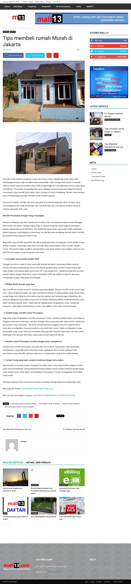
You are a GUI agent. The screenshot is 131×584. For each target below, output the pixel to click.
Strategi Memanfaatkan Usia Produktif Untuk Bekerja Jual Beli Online (43, 490)
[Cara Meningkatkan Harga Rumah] (43, 505)
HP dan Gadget (110, 150)
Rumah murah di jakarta (71, 404)
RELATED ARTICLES (13, 462)
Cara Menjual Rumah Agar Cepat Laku (37, 389)
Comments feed (98, 176)
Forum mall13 (118, 582)
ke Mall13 (107, 582)
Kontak (48, 2)
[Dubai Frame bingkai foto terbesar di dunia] (15, 477)
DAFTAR (43, 395)
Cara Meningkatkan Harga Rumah (43, 517)
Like (124, 40)
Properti (6, 32)
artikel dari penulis (38, 462)
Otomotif (46, 6)
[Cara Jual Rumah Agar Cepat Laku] (72, 505)
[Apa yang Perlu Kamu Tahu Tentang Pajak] (72, 477)
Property (32, 6)
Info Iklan (18, 6)
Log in (93, 168)
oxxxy (23, 441)
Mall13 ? (90, 6)
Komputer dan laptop (112, 120)
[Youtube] (126, 1)
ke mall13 (56, 2)
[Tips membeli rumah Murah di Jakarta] (96, 133)
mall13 (35, 395)
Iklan (37, 2)
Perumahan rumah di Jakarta (49, 404)
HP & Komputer (63, 6)
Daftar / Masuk (28, 2)
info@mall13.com (55, 572)
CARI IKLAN (69, 395)
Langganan (121, 57)
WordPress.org (97, 180)
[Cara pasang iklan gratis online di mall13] (15, 505)
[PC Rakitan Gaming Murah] (96, 118)
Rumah (12, 32)
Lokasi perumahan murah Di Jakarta (23, 404)
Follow (123, 46)
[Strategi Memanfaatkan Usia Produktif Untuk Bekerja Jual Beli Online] (43, 477)
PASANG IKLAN (55, 395)
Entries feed (96, 172)
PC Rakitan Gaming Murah (74, 429)
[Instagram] (118, 1)
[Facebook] (114, 1)
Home (7, 6)
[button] (125, 6)
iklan (86, 582)
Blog (42, 2)
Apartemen (63, 485)
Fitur (5, 485)
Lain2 (78, 6)
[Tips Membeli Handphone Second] (96, 149)
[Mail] (122, 1)
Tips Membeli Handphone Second (17, 429)
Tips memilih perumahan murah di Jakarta (19, 407)
